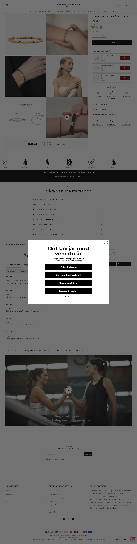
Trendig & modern (68, 291)
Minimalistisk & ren (68, 283)
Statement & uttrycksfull (68, 275)
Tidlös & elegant (69, 267)
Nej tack (68, 297)
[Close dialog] (106, 242)
